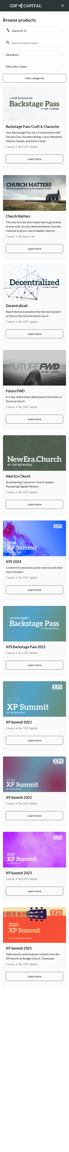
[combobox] (34, 31)
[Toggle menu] (62, 5)
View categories (34, 78)
